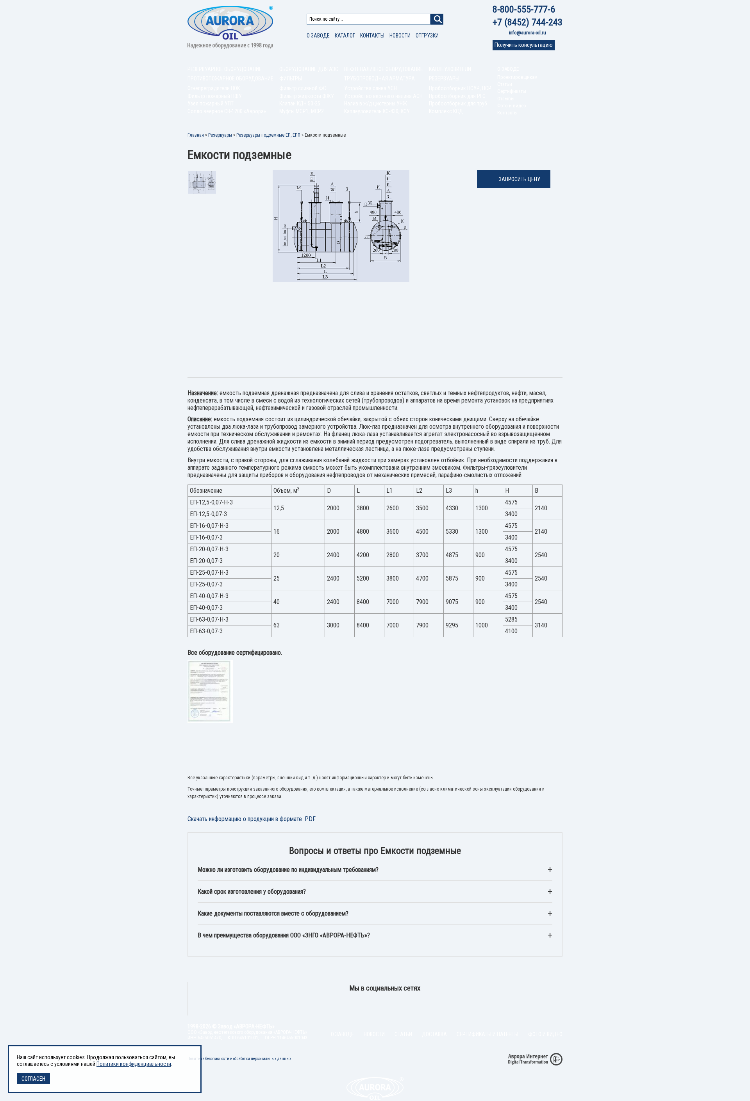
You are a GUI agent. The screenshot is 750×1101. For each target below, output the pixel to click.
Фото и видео (511, 106)
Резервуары (444, 78)
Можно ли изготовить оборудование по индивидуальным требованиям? (288, 869)
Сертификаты (511, 91)
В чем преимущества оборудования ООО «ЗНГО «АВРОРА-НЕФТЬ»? (284, 935)
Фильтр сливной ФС (302, 88)
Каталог (345, 35)
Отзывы (505, 99)
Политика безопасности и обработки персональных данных (239, 1058)
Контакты (372, 35)
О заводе (318, 35)
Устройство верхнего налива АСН (383, 96)
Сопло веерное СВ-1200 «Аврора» (227, 111)
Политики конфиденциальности (133, 1064)
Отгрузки (427, 35)
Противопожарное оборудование (230, 78)
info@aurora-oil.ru (527, 33)
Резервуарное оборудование (225, 69)
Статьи (504, 84)
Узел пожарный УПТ (211, 103)
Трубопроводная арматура (379, 78)
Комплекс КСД (446, 111)
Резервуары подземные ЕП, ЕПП (268, 135)
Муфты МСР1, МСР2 (301, 111)
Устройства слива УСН (370, 88)
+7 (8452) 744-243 (527, 22)
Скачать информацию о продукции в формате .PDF (252, 819)
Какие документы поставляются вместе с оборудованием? (273, 913)
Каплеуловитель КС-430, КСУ (377, 111)
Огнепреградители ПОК (214, 88)
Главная (196, 135)
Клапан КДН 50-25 (299, 103)
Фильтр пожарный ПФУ (215, 96)
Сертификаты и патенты (487, 1034)
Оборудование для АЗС (308, 69)
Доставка (434, 1034)
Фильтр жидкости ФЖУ (306, 96)
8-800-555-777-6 (524, 9)
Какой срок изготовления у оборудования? (252, 891)
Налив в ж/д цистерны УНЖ (375, 103)
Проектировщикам (517, 77)
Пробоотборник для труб (458, 103)
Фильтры (290, 78)
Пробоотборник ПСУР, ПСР (460, 88)
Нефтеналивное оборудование (383, 69)
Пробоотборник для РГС (457, 96)
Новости (400, 35)
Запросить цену (519, 179)
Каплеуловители (450, 69)
